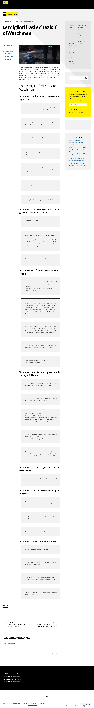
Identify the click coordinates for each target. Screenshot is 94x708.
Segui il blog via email (77, 91)
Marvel (69, 7)
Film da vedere (14, 7)
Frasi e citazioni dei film (34, 7)
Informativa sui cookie (32, 705)
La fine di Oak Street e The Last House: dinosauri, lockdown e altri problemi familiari (82, 32)
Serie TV (23, 7)
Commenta (54, 653)
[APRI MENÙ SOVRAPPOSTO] (4, 14)
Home (5, 7)
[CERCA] (86, 78)
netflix (76, 7)
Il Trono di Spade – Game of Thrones (54, 7)
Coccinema (12, 14)
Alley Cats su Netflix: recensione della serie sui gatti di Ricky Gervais (78, 149)
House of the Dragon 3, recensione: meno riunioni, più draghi (76, 143)
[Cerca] (78, 78)
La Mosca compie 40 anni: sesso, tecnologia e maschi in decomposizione (73, 32)
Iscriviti (74, 109)
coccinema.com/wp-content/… (13, 676)
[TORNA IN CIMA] (47, 696)
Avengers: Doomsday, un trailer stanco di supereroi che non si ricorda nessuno (73, 57)
